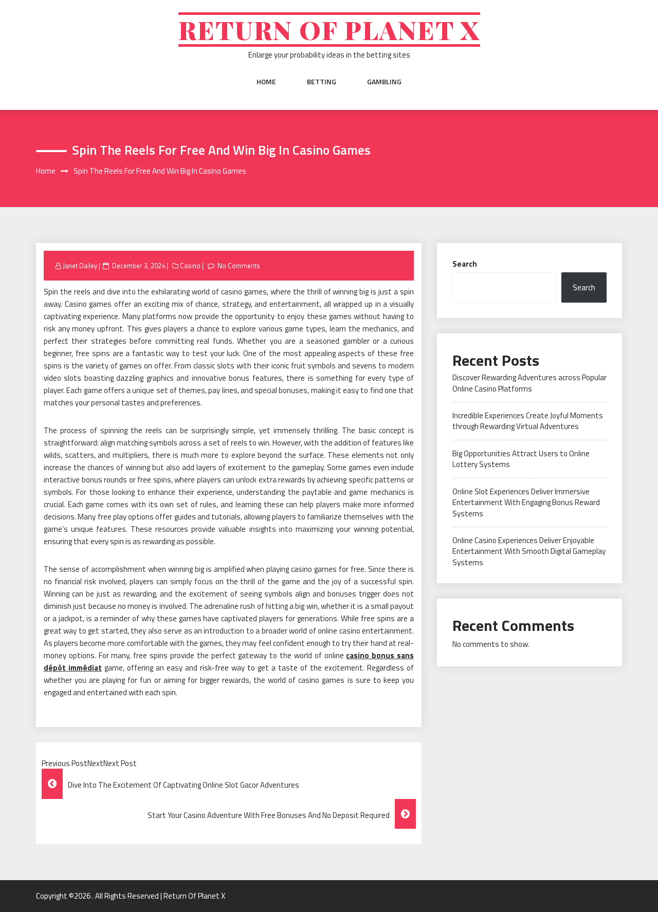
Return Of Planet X (329, 29)
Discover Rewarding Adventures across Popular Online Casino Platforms (529, 382)
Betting (321, 82)
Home (266, 82)
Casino (190, 265)
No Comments (238, 265)
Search (464, 263)
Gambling (384, 82)
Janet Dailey (80, 265)
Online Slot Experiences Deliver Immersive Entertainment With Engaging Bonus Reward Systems (526, 502)
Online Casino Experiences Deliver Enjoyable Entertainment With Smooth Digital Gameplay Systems (529, 551)
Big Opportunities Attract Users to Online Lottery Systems (521, 459)
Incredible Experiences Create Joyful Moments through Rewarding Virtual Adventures (527, 421)
